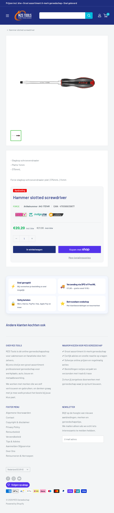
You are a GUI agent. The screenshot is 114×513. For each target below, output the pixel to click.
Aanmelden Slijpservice (18, 446)
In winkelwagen (34, 249)
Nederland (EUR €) (15, 469)
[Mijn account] (99, 15)
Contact (10, 417)
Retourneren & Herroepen (19, 455)
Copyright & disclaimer (18, 422)
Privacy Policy (13, 427)
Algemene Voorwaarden (18, 412)
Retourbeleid (13, 431)
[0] (105, 15)
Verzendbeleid (13, 436)
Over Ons (10, 451)
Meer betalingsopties (80, 257)
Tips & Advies (13, 441)
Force (16, 206)
